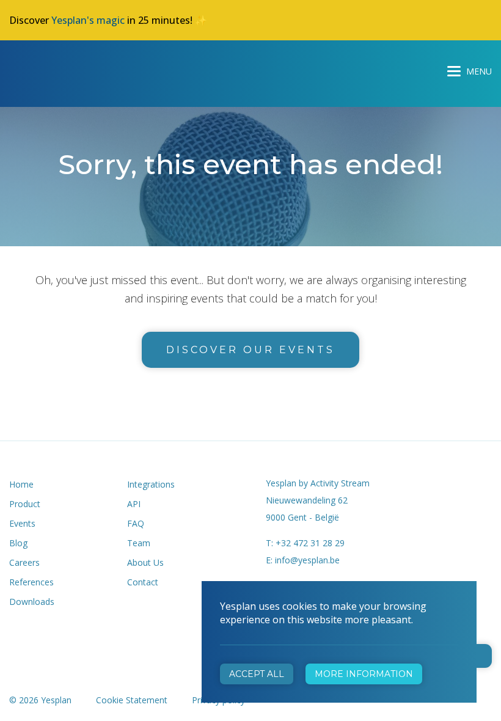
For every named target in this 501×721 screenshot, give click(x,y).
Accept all (256, 673)
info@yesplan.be (307, 560)
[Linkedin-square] (74, 636)
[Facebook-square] (16, 636)
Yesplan (55, 68)
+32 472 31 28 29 (310, 543)
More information (364, 673)
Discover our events (250, 350)
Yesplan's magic (88, 20)
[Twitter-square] (45, 636)
